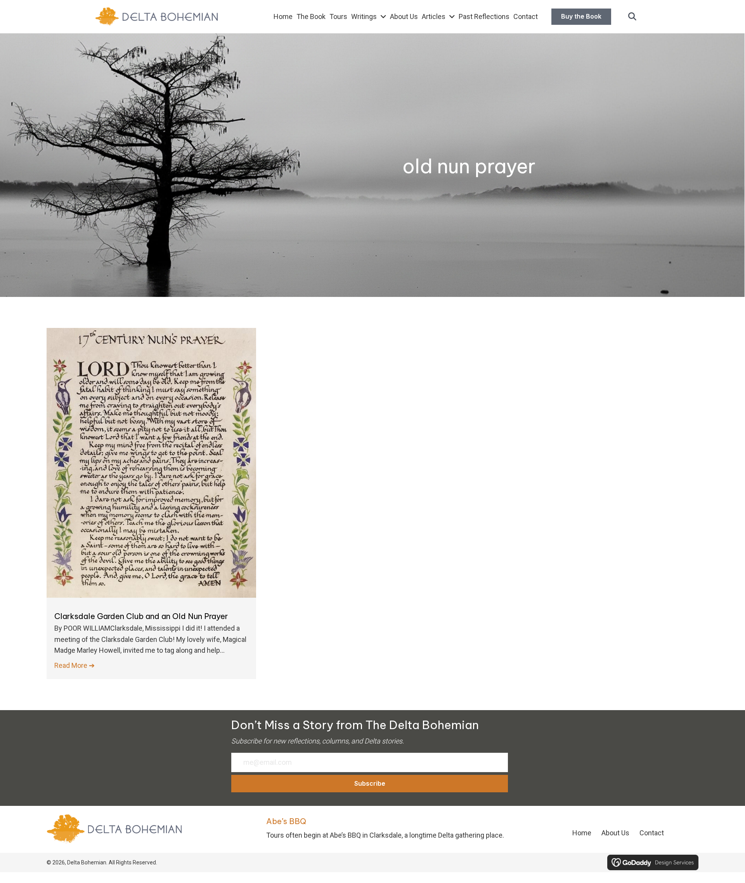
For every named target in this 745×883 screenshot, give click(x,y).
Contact (651, 833)
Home (581, 833)
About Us (615, 833)
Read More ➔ (74, 665)
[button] (632, 17)
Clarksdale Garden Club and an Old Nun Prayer (141, 616)
